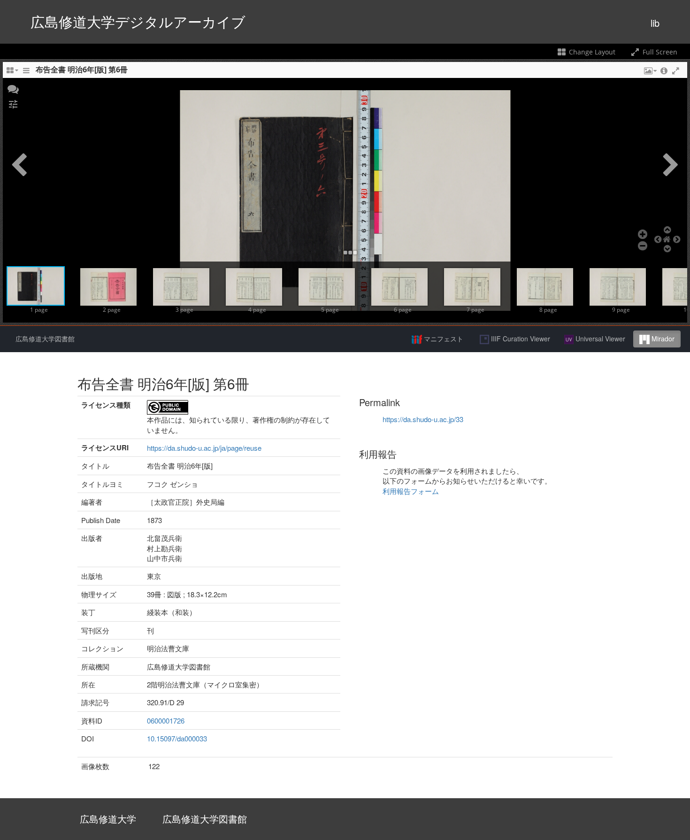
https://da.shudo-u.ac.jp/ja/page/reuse (204, 448)
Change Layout (591, 51)
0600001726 (165, 720)
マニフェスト (442, 338)
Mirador (662, 338)
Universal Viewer (599, 338)
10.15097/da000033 (177, 738)
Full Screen (659, 51)
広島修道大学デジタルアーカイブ (138, 21)
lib (655, 23)
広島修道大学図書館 (45, 338)
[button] (13, 88)
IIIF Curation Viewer (519, 338)
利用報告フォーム (411, 491)
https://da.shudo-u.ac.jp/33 (423, 419)
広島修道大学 (108, 818)
